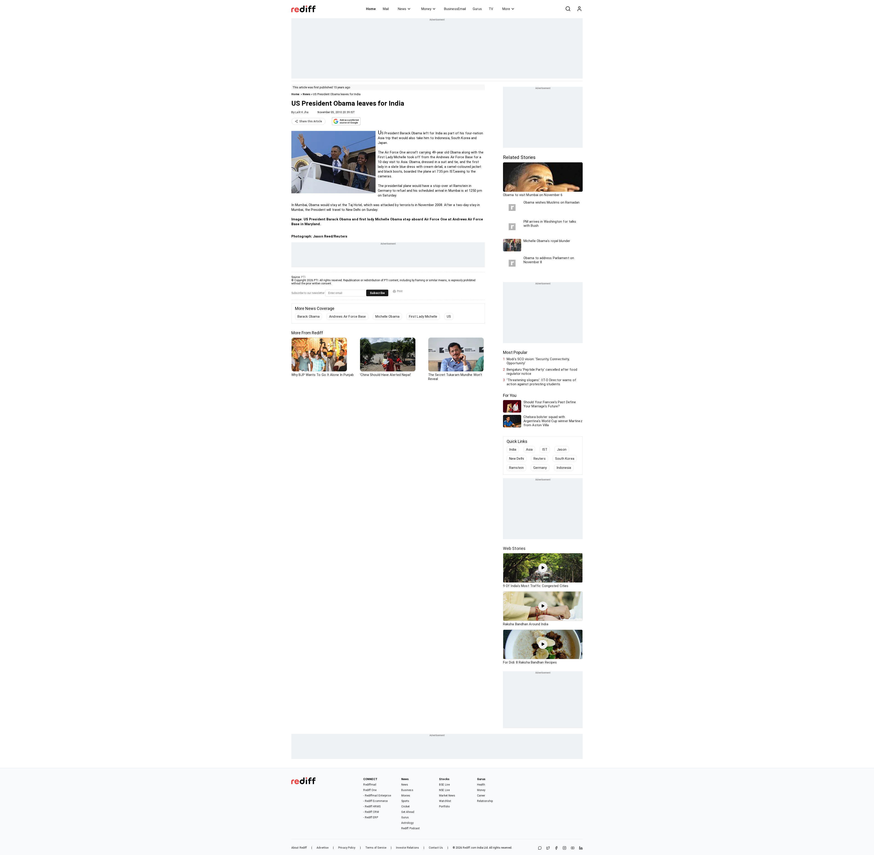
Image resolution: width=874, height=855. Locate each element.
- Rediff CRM (371, 812)
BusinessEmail (455, 9)
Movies (405, 795)
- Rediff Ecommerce (375, 801)
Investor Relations (407, 847)
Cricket (405, 806)
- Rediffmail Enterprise (377, 795)
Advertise (322, 847)
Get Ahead (407, 812)
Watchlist (445, 801)
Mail (386, 9)
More (506, 9)
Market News (447, 795)
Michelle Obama (387, 316)
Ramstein (516, 468)
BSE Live (444, 784)
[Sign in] (579, 9)
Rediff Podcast (410, 828)
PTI (303, 277)
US (449, 316)
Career (481, 795)
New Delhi (516, 459)
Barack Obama (308, 316)
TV (491, 9)
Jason (562, 449)
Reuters (540, 459)
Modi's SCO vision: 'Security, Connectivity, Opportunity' (538, 361)
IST (544, 449)
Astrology (407, 822)
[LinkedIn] (581, 848)
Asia (529, 449)
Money (426, 9)
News (402, 9)
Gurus (477, 9)
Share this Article (310, 121)
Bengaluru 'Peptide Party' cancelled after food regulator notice (542, 372)
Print (400, 291)
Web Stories (514, 548)
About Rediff (299, 847)
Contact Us (436, 847)
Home (371, 9)
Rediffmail (369, 784)
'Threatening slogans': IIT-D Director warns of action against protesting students (541, 382)
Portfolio (444, 806)
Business (407, 790)
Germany (540, 468)
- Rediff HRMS (371, 806)
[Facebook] (556, 848)
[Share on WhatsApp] (540, 848)
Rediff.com (469, 847)
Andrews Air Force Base (347, 316)
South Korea (564, 459)
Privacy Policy (346, 847)
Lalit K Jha (301, 112)
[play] (542, 567)
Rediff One (369, 790)
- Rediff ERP (370, 817)
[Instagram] (564, 848)
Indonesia (563, 468)
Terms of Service (375, 847)
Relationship (485, 801)
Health (481, 784)
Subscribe (377, 293)
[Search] (567, 9)
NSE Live (444, 790)
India (512, 449)
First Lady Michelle (423, 316)
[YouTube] (572, 848)
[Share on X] (548, 848)
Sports (405, 801)
